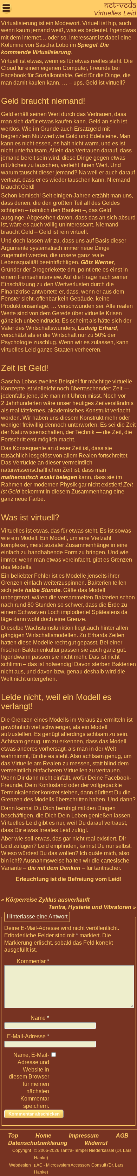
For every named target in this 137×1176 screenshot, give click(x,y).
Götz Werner (97, 262)
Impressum (84, 1136)
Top (13, 1136)
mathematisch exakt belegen (39, 477)
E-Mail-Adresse (28, 1036)
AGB (122, 1136)
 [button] (6, 8)
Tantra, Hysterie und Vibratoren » (92, 907)
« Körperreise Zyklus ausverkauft (45, 900)
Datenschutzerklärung (37, 1143)
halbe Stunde (42, 590)
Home (43, 1136)
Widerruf (96, 1143)
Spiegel (87, 45)
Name (40, 1018)
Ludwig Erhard (97, 328)
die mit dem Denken (54, 868)
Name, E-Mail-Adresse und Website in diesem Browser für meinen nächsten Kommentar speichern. (29, 1080)
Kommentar (33, 961)
